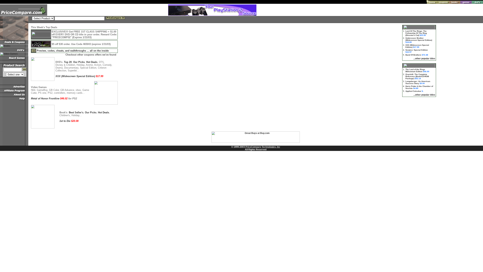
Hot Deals (91, 62)
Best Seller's (76, 112)
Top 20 (68, 62)
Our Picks (79, 62)
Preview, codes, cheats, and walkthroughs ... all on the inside (73, 50)
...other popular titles (424, 58)
